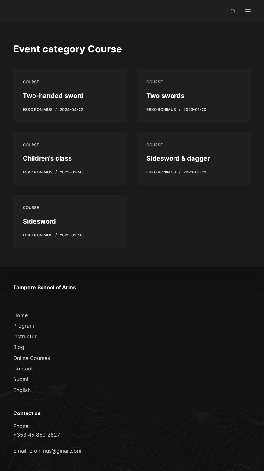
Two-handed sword (53, 96)
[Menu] (248, 11)
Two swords (165, 96)
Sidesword (39, 221)
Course (31, 81)
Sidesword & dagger (178, 158)
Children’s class (47, 158)
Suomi (20, 379)
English (22, 390)
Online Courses (31, 358)
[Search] (233, 11)
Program (23, 326)
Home (20, 315)
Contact (23, 368)
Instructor (25, 336)
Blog (18, 347)
